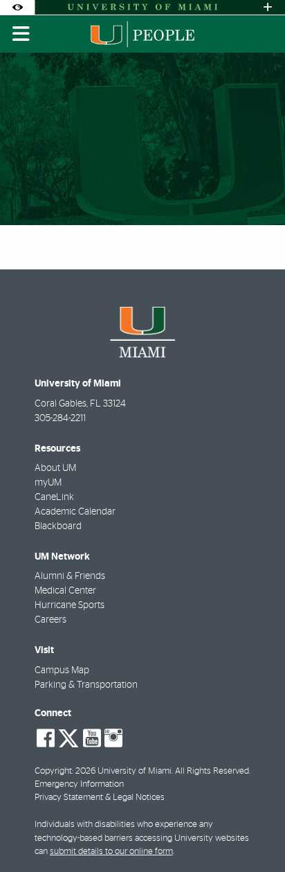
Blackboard (58, 526)
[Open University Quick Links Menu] (267, 7)
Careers (50, 620)
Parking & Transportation (86, 685)
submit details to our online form (111, 851)
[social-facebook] (46, 738)
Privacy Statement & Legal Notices (100, 797)
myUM (48, 483)
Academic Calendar (75, 512)
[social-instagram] (113, 738)
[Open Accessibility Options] (17, 7)
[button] (254, 833)
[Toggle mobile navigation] (21, 33)
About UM (55, 468)
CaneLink (54, 497)
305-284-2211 (60, 418)
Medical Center (65, 591)
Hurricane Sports (69, 605)
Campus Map (62, 670)
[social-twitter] (68, 737)
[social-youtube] (92, 738)
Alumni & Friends (70, 576)
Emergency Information (79, 784)
